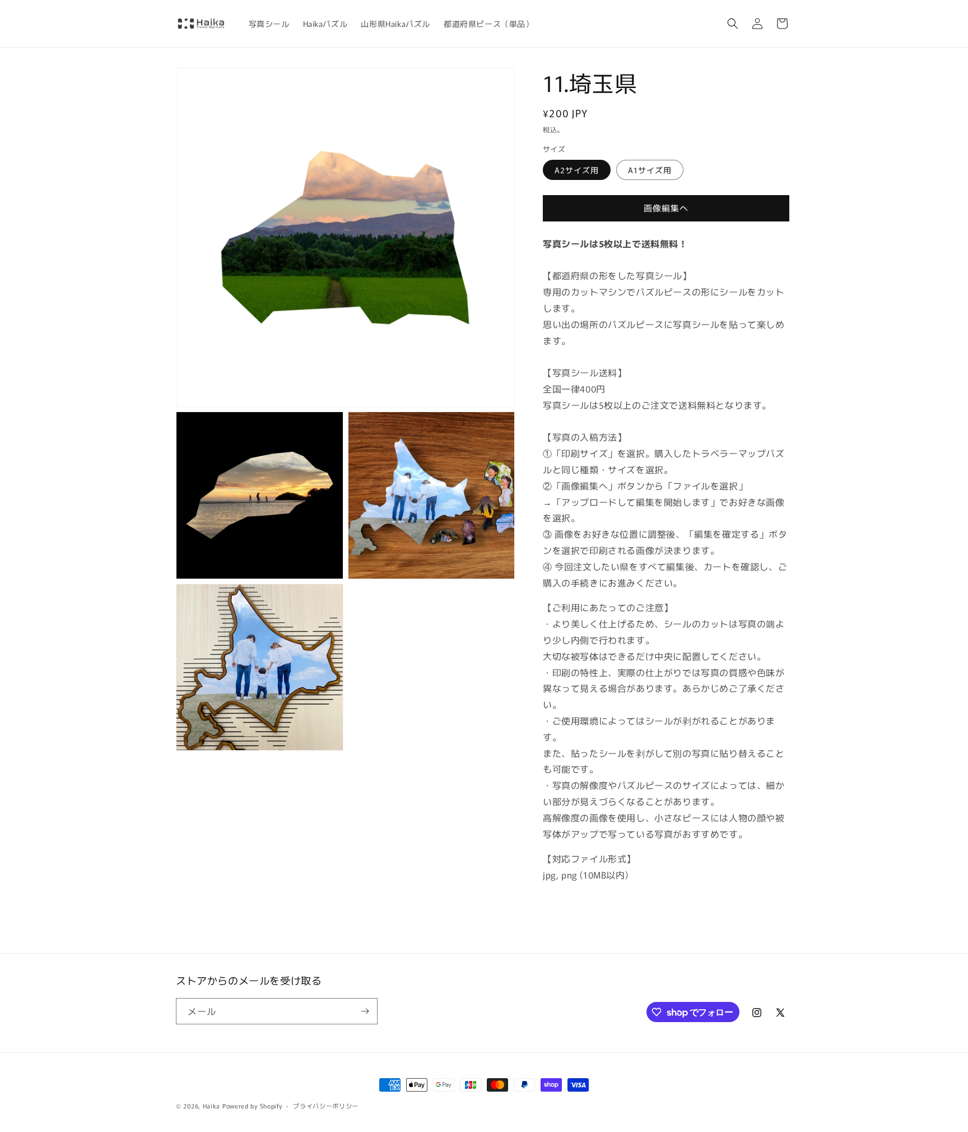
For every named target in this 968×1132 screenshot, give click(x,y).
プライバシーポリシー (326, 1105)
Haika (212, 1105)
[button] (732, 23)
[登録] (364, 1011)
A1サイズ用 (650, 169)
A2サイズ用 (577, 169)
